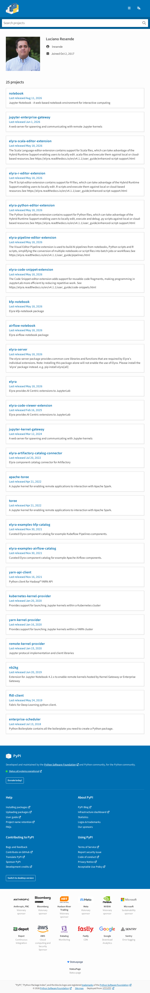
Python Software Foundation (60, 764)
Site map (79, 988)
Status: (24, 771)
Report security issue (89, 852)
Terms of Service (87, 847)
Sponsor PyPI (13, 862)
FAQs (8, 827)
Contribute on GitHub (18, 852)
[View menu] (129, 8)
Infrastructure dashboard (92, 812)
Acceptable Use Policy (90, 867)
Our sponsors (85, 827)
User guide (12, 817)
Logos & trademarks (89, 822)
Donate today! (15, 780)
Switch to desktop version (21, 878)
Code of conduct (87, 857)
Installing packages (16, 807)
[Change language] (139, 8)
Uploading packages (17, 812)
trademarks (87, 985)
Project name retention (19, 822)
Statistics (83, 817)
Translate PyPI (14, 857)
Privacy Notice (86, 862)
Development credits (17, 867)
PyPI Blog (83, 807)
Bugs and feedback (16, 847)
